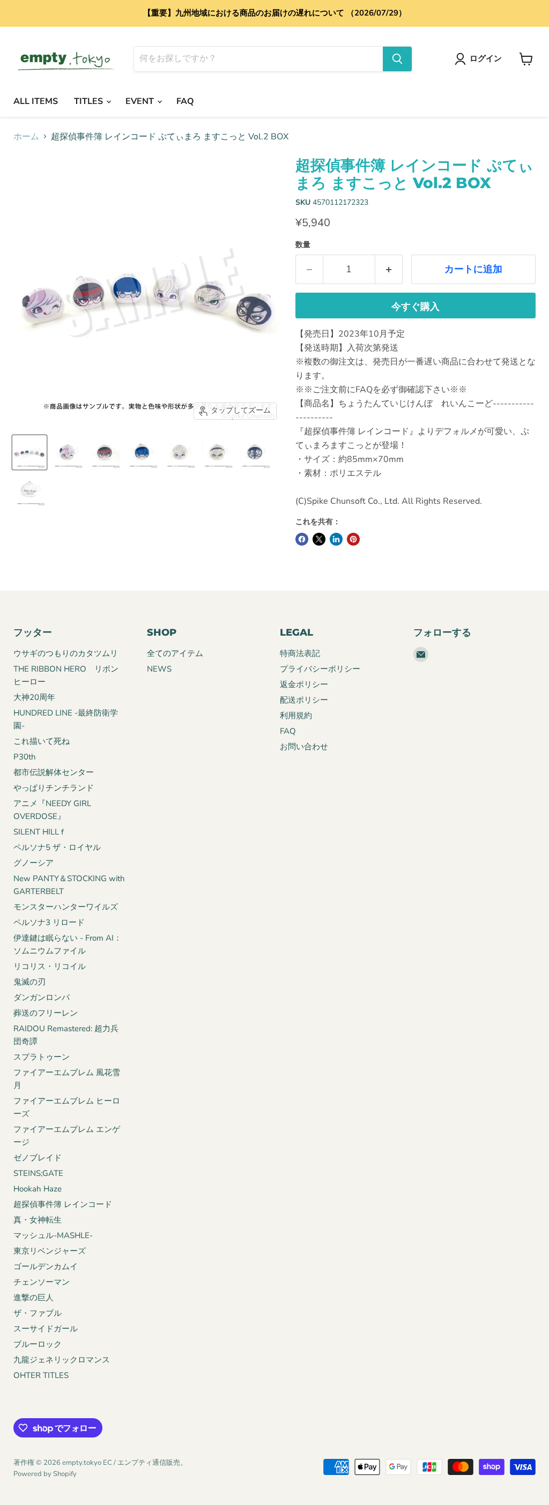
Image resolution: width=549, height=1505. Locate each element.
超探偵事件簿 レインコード (62, 1204)
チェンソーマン (41, 1282)
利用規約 (296, 715)
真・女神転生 (37, 1220)
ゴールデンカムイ (45, 1266)
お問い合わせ (304, 746)
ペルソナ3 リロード (49, 922)
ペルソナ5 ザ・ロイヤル (57, 847)
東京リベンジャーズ (49, 1251)
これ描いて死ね (41, 741)
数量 (302, 245)
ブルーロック (37, 1344)
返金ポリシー (304, 684)
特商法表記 (300, 653)
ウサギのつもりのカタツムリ (65, 653)
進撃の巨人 (33, 1297)
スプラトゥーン (41, 1057)
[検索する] (397, 59)
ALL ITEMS (35, 101)
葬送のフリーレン (45, 1013)
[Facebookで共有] (301, 539)
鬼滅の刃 (29, 982)
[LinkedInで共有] (336, 539)
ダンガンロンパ (41, 997)
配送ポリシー (304, 700)
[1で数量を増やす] (389, 269)
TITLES (89, 101)
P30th (24, 756)
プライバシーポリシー (320, 669)
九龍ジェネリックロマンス (61, 1359)
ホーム (26, 136)
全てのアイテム (175, 653)
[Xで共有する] (319, 539)
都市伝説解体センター (53, 772)
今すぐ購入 (415, 306)
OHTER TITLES (41, 1375)
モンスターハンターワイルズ (65, 906)
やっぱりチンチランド (53, 788)
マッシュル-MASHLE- (53, 1235)
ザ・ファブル (37, 1313)
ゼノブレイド (37, 1157)
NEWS (159, 669)
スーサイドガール (45, 1328)
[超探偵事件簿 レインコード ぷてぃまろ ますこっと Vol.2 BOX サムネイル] (29, 452)
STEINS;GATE (38, 1173)
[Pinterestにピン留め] (353, 539)
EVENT (140, 101)
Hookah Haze (37, 1188)
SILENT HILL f (38, 831)
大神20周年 (34, 697)
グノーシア (33, 863)
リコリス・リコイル (49, 966)
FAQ (185, 101)
